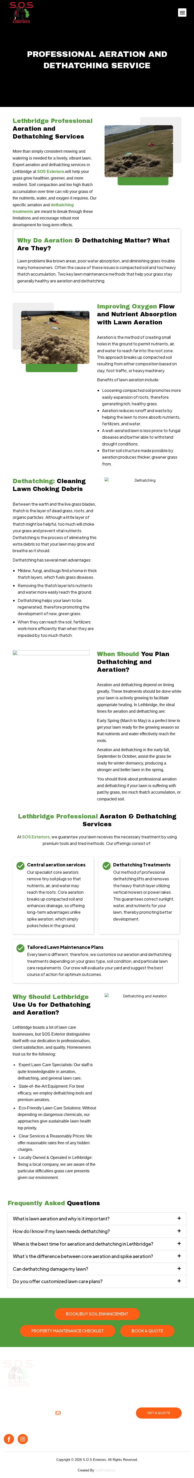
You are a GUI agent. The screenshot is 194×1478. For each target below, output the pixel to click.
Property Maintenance (78, 1397)
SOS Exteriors (50, 171)
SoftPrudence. (105, 1470)
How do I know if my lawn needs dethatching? (61, 1231)
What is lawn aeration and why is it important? (61, 1218)
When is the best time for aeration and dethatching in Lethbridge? (83, 1244)
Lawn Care (45, 1397)
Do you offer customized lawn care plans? (58, 1281)
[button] (182, 12)
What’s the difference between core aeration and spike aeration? (83, 1256)
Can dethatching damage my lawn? (50, 1269)
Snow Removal (18, 1397)
